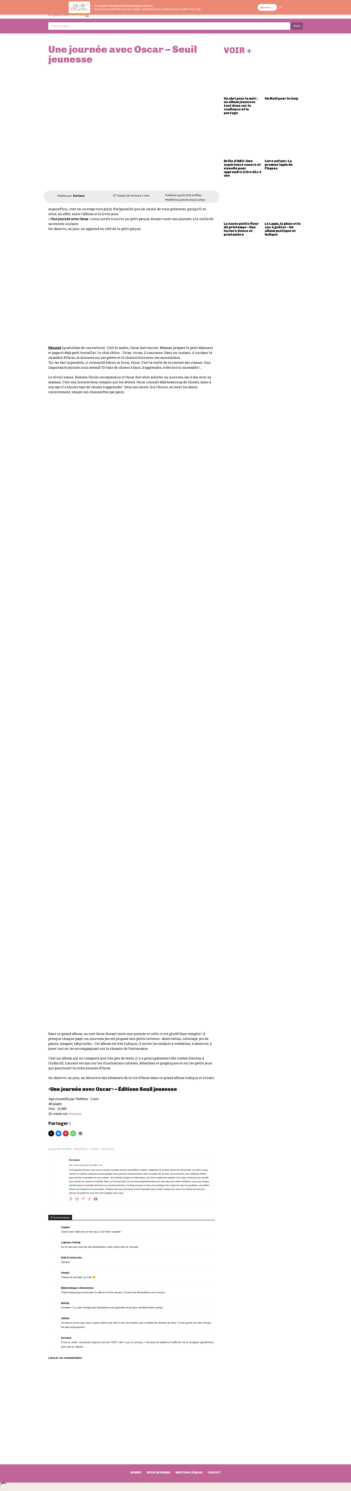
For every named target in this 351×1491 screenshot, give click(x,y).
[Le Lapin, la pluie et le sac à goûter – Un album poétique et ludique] (284, 201)
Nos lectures (80, 1148)
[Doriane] (52, 195)
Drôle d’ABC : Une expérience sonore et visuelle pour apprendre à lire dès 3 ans (242, 168)
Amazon (74, 1113)
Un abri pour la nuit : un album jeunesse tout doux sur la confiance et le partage (241, 106)
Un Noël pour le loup (281, 99)
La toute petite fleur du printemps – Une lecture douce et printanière (241, 229)
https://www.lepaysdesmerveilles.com (85, 1165)
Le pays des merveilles (60, 1148)
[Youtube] (95, 1199)
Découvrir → (267, 7)
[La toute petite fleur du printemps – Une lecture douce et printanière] (243, 201)
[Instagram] (77, 1199)
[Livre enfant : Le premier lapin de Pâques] (284, 139)
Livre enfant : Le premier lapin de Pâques (279, 164)
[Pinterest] (83, 1199)
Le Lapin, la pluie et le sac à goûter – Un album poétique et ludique (283, 229)
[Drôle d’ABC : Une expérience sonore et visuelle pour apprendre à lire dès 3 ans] (243, 139)
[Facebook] (71, 1199)
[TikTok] (89, 1199)
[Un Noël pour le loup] (284, 76)
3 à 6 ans (94, 1148)
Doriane (79, 195)
